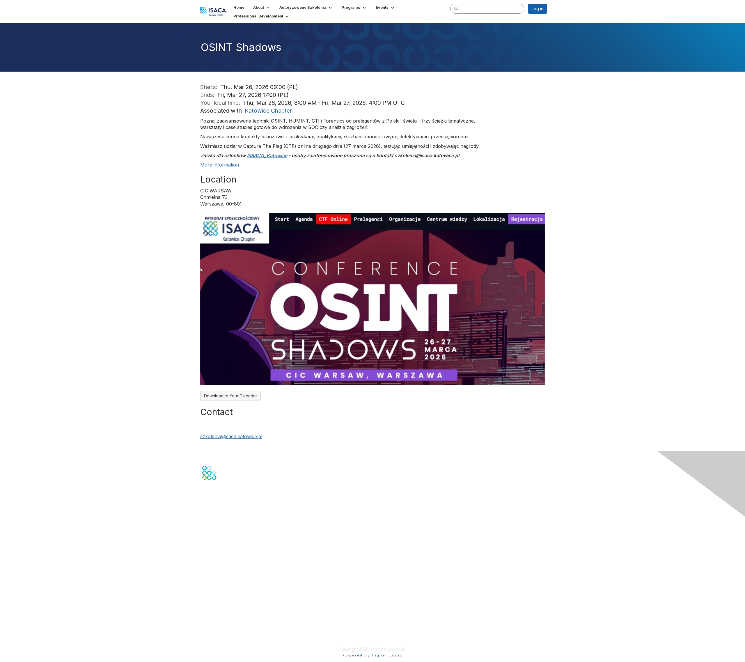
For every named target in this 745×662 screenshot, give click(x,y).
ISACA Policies (216, 620)
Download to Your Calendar (230, 395)
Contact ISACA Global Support (231, 542)
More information (219, 165)
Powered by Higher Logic (373, 655)
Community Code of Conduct (230, 614)
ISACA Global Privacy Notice (229, 631)
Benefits (210, 572)
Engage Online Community (228, 508)
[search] (456, 8)
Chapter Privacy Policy (224, 640)
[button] (262, 7)
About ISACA (214, 609)
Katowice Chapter (268, 110)
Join (206, 566)
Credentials (213, 578)
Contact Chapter (218, 533)
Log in (537, 8)
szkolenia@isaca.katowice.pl (231, 436)
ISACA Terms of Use (221, 626)
